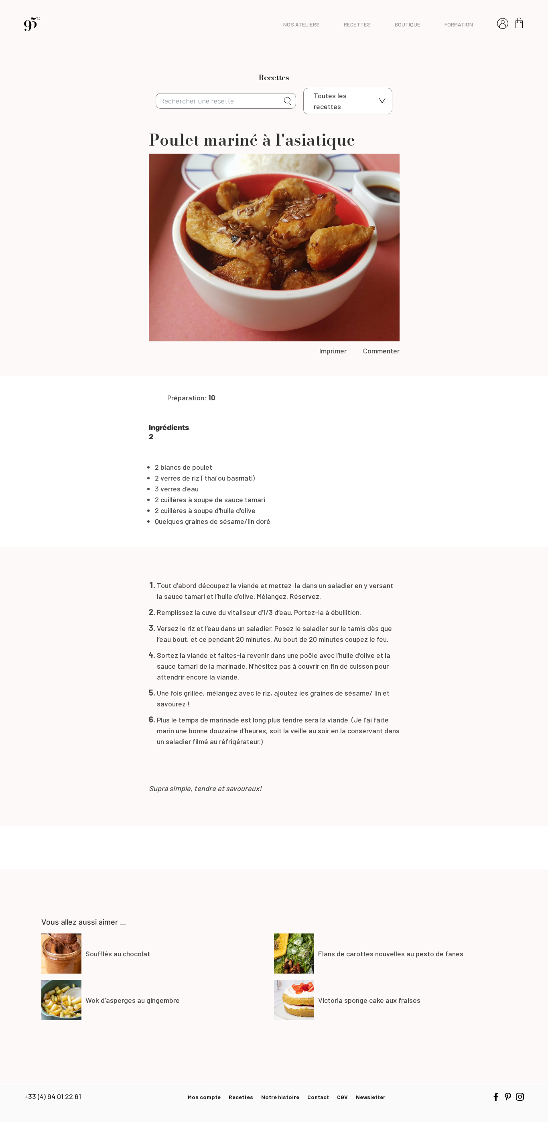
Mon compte (204, 1097)
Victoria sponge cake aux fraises (369, 1000)
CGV (342, 1097)
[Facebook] (496, 1097)
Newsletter (371, 1097)
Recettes (241, 1097)
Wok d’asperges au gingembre (132, 1000)
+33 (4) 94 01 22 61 (52, 1096)
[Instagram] (520, 1097)
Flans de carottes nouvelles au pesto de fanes (390, 953)
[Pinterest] (508, 1097)
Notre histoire (280, 1097)
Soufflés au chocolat (117, 953)
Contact (318, 1097)
